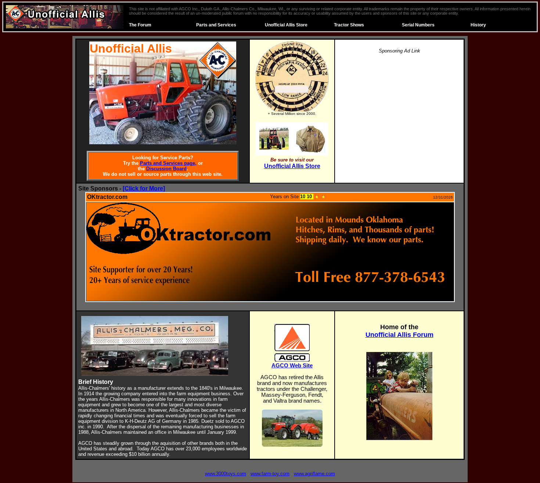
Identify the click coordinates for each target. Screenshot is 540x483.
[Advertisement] (399, 111)
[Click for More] (144, 188)
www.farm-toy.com (270, 473)
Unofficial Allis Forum (399, 334)
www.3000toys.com (225, 473)
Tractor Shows (349, 25)
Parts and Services (216, 25)
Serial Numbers (418, 25)
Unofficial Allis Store (286, 25)
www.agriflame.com (314, 473)
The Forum (140, 25)
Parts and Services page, (168, 163)
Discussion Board (166, 168)
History (478, 25)
